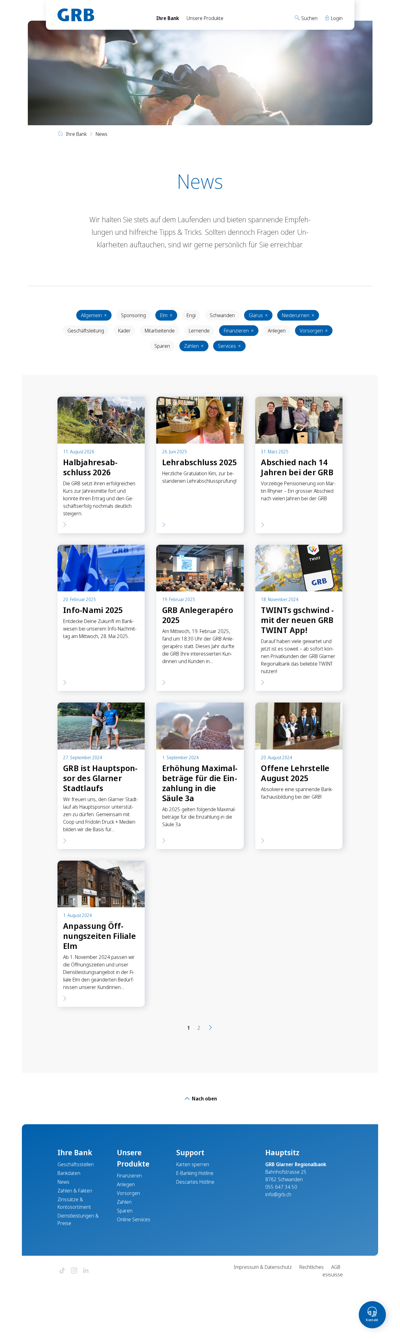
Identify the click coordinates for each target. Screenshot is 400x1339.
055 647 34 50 (281, 1186)
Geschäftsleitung (86, 330)
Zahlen (194, 345)
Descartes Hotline (195, 1181)
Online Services (133, 1219)
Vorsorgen (314, 330)
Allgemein (94, 315)
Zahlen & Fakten (75, 1190)
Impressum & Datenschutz (263, 1267)
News (63, 1181)
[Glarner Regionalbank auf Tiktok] (62, 1270)
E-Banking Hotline (194, 1173)
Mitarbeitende (160, 330)
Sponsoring (133, 315)
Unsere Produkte (205, 18)
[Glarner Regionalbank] (101, 15)
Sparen (162, 345)
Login (336, 18)
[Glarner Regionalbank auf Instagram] (74, 1270)
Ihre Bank (167, 18)
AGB (335, 1267)
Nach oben (204, 1098)
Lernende (199, 330)
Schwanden (222, 315)
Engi (191, 315)
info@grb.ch (278, 1194)
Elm (166, 315)
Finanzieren (239, 330)
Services (229, 345)
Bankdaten (69, 1173)
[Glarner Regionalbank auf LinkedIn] (86, 1270)
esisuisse (332, 1274)
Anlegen (277, 330)
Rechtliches (311, 1267)
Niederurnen (298, 315)
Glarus (258, 315)
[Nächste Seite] (210, 1027)
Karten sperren (192, 1164)
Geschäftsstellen (76, 1164)
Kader (124, 330)
